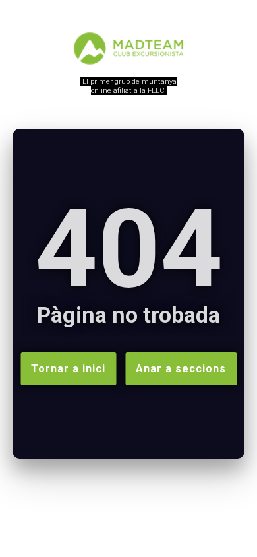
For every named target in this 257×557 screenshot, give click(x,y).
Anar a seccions (181, 368)
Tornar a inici (68, 368)
